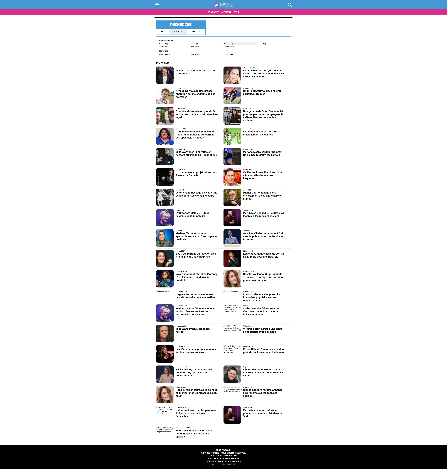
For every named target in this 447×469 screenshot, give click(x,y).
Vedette (226, 47)
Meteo (193, 54)
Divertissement (166, 40)
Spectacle (162, 47)
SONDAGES (213, 12)
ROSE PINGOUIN (223, 450)
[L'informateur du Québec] (223, 4)
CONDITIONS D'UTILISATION (223, 456)
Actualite (162, 54)
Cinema (161, 44)
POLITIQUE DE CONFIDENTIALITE (223, 458)
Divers (193, 44)
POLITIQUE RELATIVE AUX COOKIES (224, 461)
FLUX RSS (215, 464)
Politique (227, 54)
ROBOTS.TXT (231, 464)
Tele (192, 47)
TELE (236, 12)
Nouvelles (163, 51)
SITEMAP (223, 464)
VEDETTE (226, 12)
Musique (259, 44)
